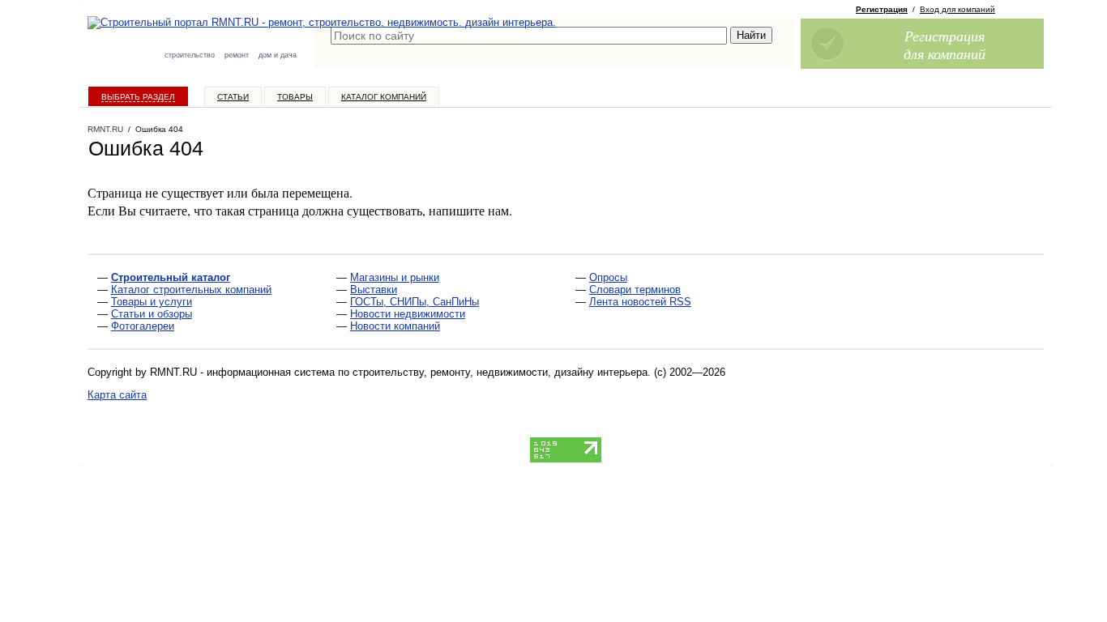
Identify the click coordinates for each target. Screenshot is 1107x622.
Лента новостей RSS (640, 302)
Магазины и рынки (394, 277)
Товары (295, 96)
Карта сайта (117, 395)
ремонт (236, 55)
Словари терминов (635, 289)
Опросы (608, 277)
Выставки (373, 289)
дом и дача (278, 55)
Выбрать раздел (138, 96)
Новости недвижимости (407, 314)
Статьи (233, 96)
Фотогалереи (142, 326)
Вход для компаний (957, 9)
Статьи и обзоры (151, 314)
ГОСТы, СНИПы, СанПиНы (414, 302)
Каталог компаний (383, 96)
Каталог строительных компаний (191, 289)
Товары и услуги (151, 302)
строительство (190, 55)
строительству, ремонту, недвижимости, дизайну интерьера (500, 372)
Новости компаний (395, 326)
